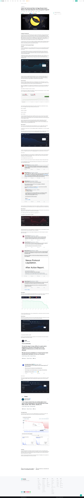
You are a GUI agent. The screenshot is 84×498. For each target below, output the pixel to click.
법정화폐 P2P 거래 (48, 485)
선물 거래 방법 (61, 485)
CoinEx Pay (48, 486)
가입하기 (39, 482)
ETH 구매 (43, 481)
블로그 (60, 481)
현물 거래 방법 (61, 484)
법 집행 (57, 485)
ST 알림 (57, 484)
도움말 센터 (58, 480)
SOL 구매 (43, 482)
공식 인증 (58, 486)
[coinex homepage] (2, 1)
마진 (47, 481)
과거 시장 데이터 (44, 492)
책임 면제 (39, 486)
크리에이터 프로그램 (53, 487)
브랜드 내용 (53, 492)
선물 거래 (48, 482)
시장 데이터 (43, 490)
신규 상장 (43, 489)
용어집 (60, 482)
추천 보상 (53, 482)
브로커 (52, 481)
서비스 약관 (39, 483)
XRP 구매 (43, 483)
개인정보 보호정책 (39, 485)
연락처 (38, 481)
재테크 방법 (61, 487)
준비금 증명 (53, 493)
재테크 (47, 483)
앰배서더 (52, 483)
